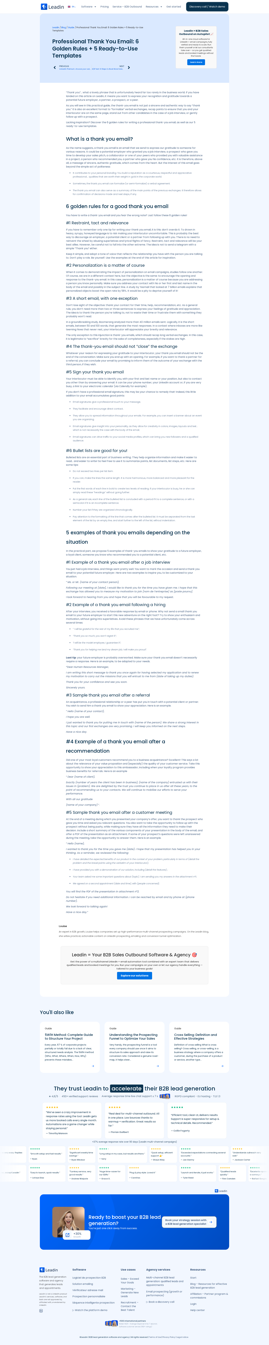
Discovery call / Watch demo (207, 6)
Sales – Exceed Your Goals (130, 1280)
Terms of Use (155, 1337)
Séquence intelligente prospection (93, 1302)
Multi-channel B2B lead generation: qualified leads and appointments (164, 1281)
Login (193, 1304)
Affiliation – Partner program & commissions (209, 1295)
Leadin (55, 27)
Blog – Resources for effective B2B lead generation (208, 1285)
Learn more (196, 62)
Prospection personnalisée (88, 1296)
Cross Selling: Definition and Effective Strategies (195, 1037)
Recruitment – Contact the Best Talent (129, 1306)
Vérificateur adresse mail (87, 1290)
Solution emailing (82, 1284)
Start (193, 1277)
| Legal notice (182, 1337)
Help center (197, 1310)
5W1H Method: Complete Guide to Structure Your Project (69, 1037)
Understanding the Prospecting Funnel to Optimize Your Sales (133, 1037)
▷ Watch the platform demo (89, 1310)
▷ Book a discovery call (160, 1302)
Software (86, 6)
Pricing (104, 6)
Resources (152, 6)
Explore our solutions (134, 975)
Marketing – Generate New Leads (130, 1292)
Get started (173, 6)
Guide (71, 27)
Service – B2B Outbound (127, 6)
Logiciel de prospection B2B (89, 1277)
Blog (63, 27)
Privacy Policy (169, 1337)
